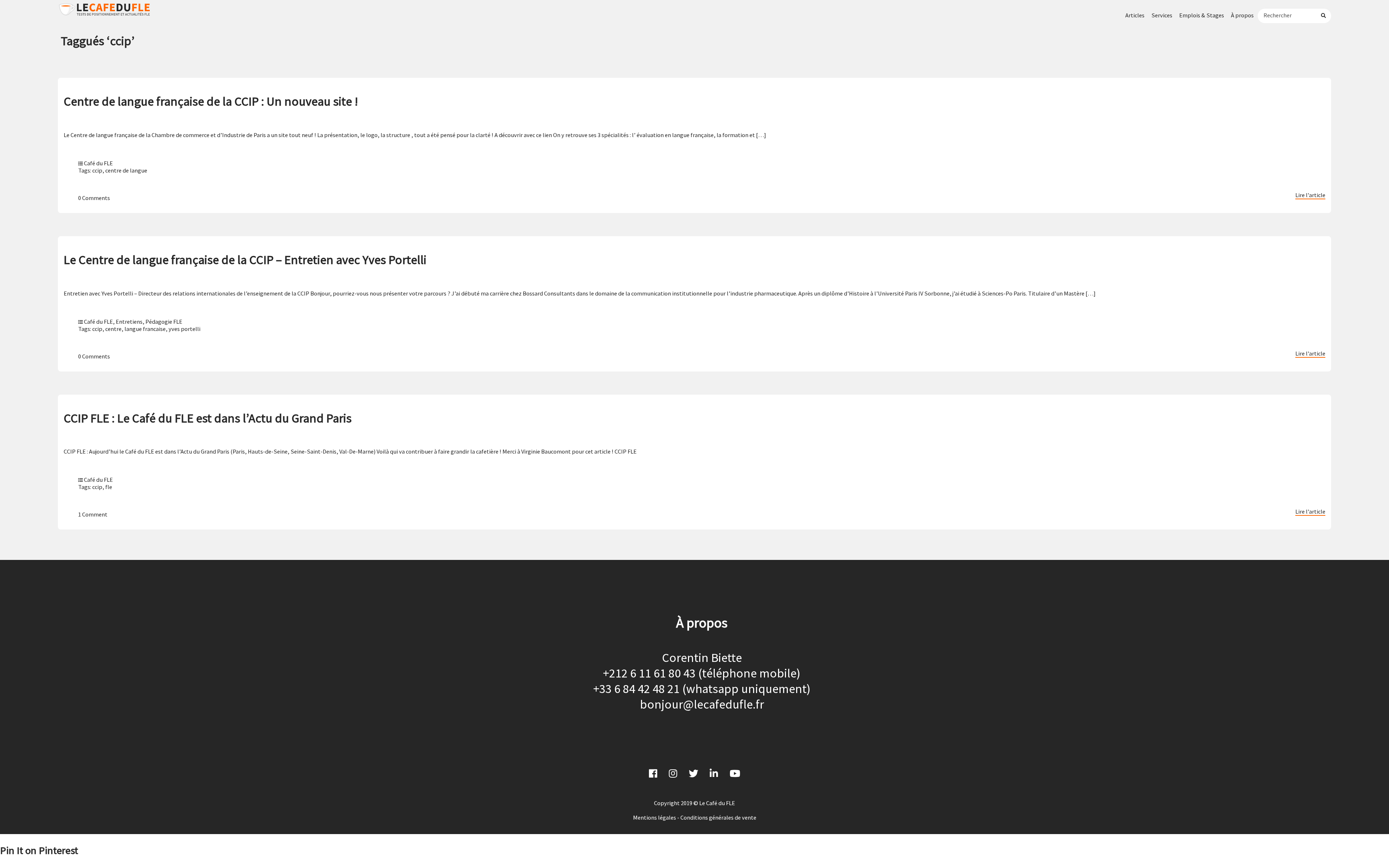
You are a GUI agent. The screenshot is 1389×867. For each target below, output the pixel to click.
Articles (1134, 15)
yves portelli (184, 328)
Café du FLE (98, 163)
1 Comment (92, 514)
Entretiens (129, 321)
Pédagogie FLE (163, 321)
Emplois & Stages (1201, 15)
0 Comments (94, 197)
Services (1161, 15)
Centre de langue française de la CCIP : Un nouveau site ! (211, 101)
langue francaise (145, 328)
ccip (97, 170)
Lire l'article (1310, 195)
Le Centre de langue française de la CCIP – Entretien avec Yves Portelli (245, 259)
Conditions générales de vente (718, 817)
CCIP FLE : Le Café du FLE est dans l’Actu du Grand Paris (208, 418)
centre (113, 328)
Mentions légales (654, 817)
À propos (1242, 15)
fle (108, 486)
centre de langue (126, 170)
